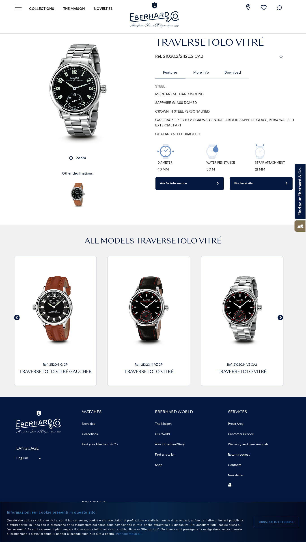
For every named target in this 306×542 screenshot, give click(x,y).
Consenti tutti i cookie (276, 522)
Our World (162, 434)
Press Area (236, 424)
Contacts (234, 465)
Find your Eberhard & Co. (100, 444)
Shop (158, 465)
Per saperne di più (129, 534)
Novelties (103, 8)
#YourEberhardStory (170, 444)
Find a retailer (165, 454)
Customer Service (241, 434)
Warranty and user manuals (248, 444)
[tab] (170, 72)
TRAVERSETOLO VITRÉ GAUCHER (55, 372)
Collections (41, 8)
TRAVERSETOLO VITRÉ (179, 241)
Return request (239, 454)
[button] (300, 226)
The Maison (74, 8)
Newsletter (236, 475)
